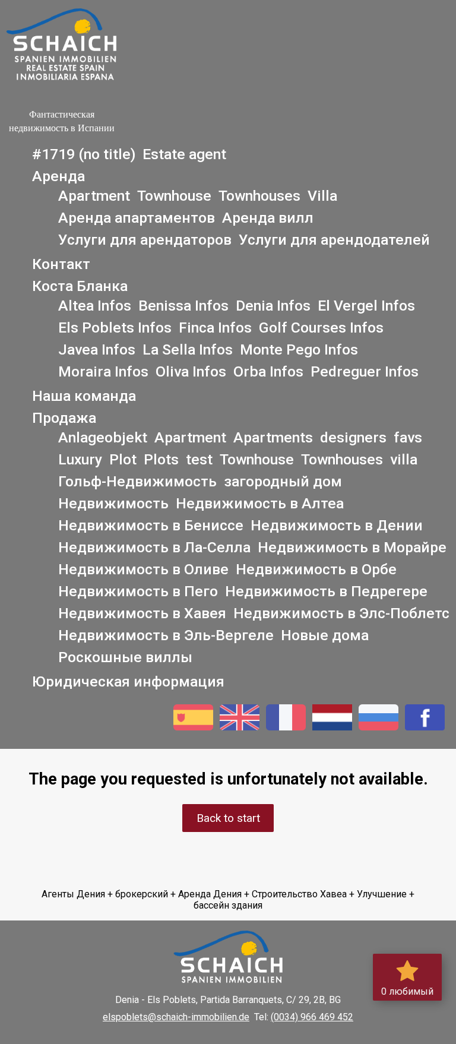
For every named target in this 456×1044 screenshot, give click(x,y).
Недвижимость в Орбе (316, 569)
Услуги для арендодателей (334, 239)
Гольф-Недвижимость (137, 481)
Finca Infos (215, 327)
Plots (161, 459)
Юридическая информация (128, 681)
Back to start (228, 818)
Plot (123, 459)
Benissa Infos (183, 305)
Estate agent (184, 154)
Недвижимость (113, 503)
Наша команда (84, 395)
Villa (322, 195)
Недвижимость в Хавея (142, 613)
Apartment (94, 195)
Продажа (64, 417)
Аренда (58, 176)
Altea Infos (94, 305)
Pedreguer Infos (365, 371)
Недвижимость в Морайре (352, 547)
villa (403, 459)
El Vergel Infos (366, 305)
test (199, 459)
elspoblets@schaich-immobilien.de (176, 1017)
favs (408, 437)
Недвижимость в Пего (138, 591)
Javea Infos (96, 349)
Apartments (273, 437)
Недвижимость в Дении (337, 525)
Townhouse (174, 195)
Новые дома (325, 635)
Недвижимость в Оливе (143, 569)
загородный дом (283, 481)
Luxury (80, 459)
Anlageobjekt (102, 437)
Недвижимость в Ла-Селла (154, 547)
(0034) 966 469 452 (312, 1017)
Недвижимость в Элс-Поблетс (341, 613)
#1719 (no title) (83, 154)
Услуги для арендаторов (145, 239)
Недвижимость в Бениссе (150, 525)
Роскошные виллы (125, 657)
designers (353, 437)
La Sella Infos (187, 349)
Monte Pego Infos (299, 349)
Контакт (61, 264)
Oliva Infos (191, 371)
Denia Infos (273, 305)
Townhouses (259, 195)
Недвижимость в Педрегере (326, 591)
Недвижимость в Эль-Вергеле (166, 635)
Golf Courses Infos (321, 327)
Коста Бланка (80, 286)
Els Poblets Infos (115, 327)
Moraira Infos (103, 371)
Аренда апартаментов (136, 217)
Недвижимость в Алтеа (260, 503)
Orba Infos (268, 371)
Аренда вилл (268, 217)
